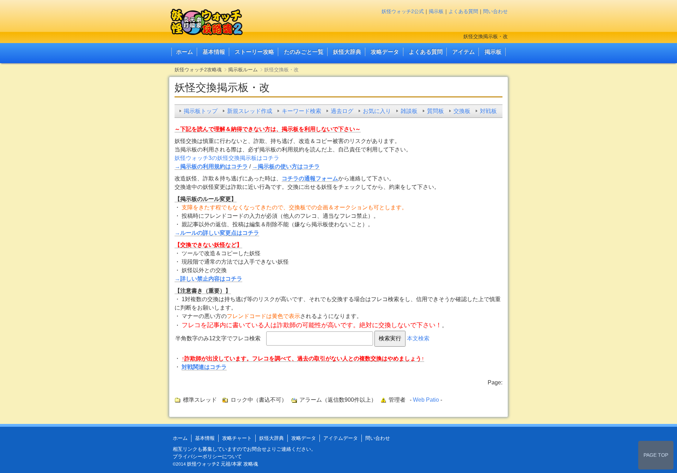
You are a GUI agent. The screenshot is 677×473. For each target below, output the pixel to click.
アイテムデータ (340, 438)
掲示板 (436, 11)
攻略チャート (237, 438)
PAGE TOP (656, 455)
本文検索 (418, 338)
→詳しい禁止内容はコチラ (208, 279)
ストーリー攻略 (254, 52)
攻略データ (385, 52)
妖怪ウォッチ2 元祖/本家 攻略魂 (222, 464)
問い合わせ (495, 11)
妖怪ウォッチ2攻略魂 (198, 69)
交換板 (461, 111)
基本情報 (213, 52)
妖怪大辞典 (347, 52)
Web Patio (426, 400)
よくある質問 (463, 11)
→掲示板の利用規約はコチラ (211, 166)
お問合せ (257, 449)
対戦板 (488, 111)
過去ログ (342, 111)
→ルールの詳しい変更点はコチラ (217, 233)
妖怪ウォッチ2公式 (403, 11)
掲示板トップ (201, 111)
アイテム (463, 52)
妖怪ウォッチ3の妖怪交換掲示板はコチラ (227, 158)
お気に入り (377, 111)
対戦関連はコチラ (204, 367)
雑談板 (409, 111)
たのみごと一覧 (303, 52)
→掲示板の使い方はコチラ (286, 166)
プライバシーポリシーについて (207, 456)
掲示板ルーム (243, 69)
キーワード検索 (301, 111)
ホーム (184, 52)
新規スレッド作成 (249, 111)
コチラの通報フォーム (310, 178)
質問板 (435, 111)
